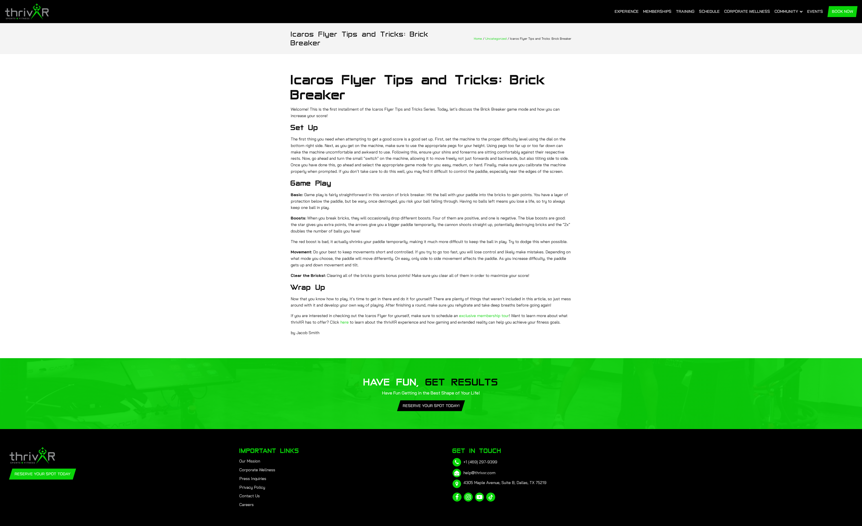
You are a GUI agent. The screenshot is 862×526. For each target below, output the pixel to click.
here (344, 322)
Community (786, 11)
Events (815, 11)
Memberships (657, 11)
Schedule (709, 11)
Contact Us (249, 495)
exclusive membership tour (484, 315)
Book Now (842, 11)
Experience (627, 11)
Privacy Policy (252, 487)
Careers (246, 504)
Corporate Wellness (747, 11)
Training (685, 11)
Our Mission (249, 461)
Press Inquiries (252, 478)
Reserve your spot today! (431, 405)
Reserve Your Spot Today (42, 473)
